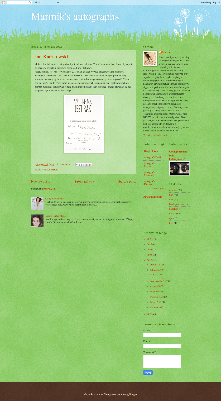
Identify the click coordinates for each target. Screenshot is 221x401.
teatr (171, 223)
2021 (149, 314)
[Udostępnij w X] (83, 165)
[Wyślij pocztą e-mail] (77, 165)
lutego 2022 (156, 302)
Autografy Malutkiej (149, 174)
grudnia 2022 (156, 264)
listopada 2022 (157, 269)
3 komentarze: (64, 164)
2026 (149, 239)
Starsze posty (127, 181)
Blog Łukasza (151, 151)
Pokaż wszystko (158, 188)
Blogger (133, 394)
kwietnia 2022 (157, 296)
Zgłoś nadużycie (152, 197)
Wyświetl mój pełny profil (155, 135)
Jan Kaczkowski (51, 56)
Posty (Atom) (49, 188)
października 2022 (159, 281)
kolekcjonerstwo (177, 204)
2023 (149, 254)
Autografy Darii (152, 157)
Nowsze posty (40, 181)
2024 (149, 249)
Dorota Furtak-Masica (55, 215)
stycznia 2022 (157, 307)
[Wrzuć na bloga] (80, 165)
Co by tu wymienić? (55, 198)
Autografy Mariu (149, 165)
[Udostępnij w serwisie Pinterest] (90, 165)
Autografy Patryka (149, 183)
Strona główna (84, 181)
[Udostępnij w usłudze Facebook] (87, 165)
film (171, 194)
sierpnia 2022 (157, 286)
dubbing (173, 190)
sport (171, 218)
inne (46, 169)
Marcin (166, 52)
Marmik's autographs (75, 16)
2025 (149, 244)
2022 (149, 260)
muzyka (173, 213)
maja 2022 (155, 291)
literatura (53, 169)
